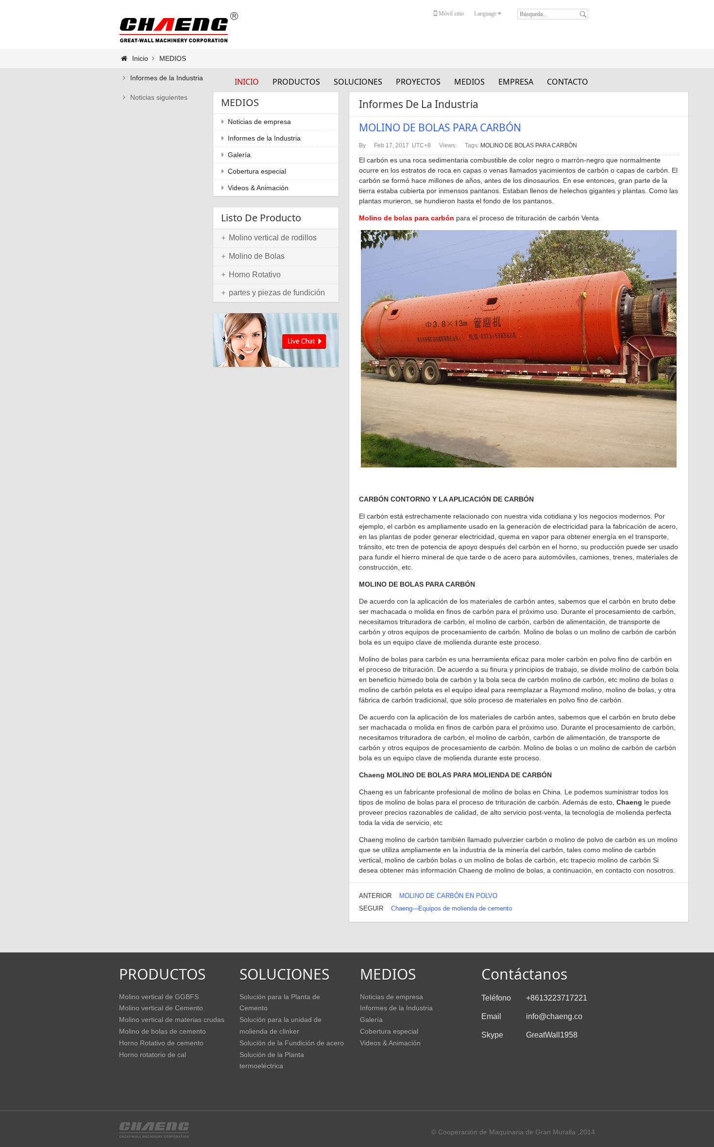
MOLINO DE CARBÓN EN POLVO (448, 895)
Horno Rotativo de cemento (161, 1043)
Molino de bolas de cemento (162, 1031)
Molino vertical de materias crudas (171, 1019)
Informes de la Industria (166, 78)
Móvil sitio (450, 13)
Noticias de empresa (259, 121)
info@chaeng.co (554, 1016)
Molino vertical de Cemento (161, 1008)
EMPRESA (515, 81)
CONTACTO (567, 81)
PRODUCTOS (296, 81)
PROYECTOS (418, 81)
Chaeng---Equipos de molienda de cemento (451, 908)
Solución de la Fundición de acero (291, 1043)
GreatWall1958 (552, 1035)
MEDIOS (469, 81)
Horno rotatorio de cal (152, 1054)
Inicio (247, 81)
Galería (239, 155)
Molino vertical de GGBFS (159, 997)
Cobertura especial (257, 171)
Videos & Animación (258, 188)
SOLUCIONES (358, 81)
